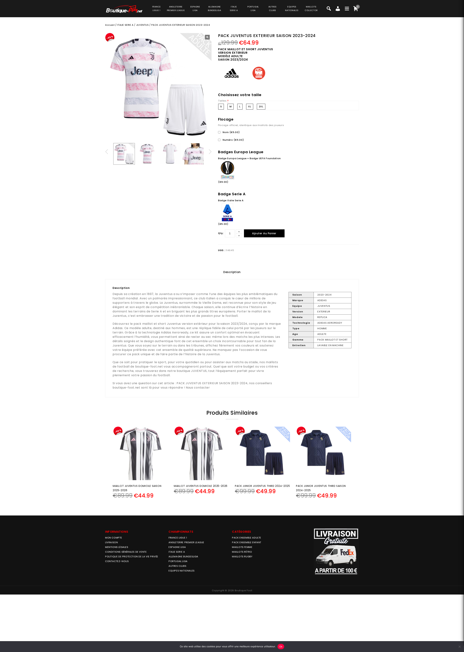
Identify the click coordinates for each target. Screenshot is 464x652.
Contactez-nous (117, 561)
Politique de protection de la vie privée (131, 556)
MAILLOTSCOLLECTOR (311, 8)
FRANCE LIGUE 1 (178, 537)
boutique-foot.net (149, 366)
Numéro (233, 140)
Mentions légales (116, 547)
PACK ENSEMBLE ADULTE (246, 537)
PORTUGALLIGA (253, 8)
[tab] (232, 272)
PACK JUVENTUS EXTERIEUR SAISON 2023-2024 (212, 383)
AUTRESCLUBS (272, 8)
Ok (281, 646)
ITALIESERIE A (234, 8)
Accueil (110, 25)
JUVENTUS (142, 25)
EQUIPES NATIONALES (182, 570)
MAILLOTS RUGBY (242, 556)
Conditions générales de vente (126, 552)
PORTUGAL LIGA (178, 561)
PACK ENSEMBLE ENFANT (246, 542)
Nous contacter (198, 387)
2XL (261, 106)
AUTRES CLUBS (177, 566)
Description (232, 272)
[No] (459, 646)
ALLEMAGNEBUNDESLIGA (214, 8)
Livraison (111, 542)
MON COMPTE (113, 537)
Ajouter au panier (264, 233)
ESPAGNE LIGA (177, 547)
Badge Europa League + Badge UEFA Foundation (249, 158)
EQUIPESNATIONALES (291, 8)
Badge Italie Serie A (231, 200)
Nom (231, 132)
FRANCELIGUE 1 (156, 8)
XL (249, 106)
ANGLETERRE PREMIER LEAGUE (176, 8)
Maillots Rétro (242, 552)
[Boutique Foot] (124, 9)
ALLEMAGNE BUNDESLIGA (183, 556)
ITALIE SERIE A (125, 25)
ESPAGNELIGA (195, 8)
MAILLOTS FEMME (242, 547)
